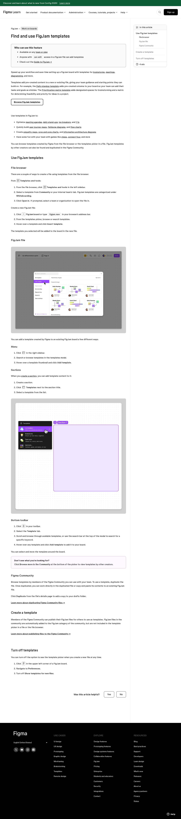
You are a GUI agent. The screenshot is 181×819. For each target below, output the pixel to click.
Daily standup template (47, 86)
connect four (74, 137)
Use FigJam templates (146, 33)
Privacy (137, 796)
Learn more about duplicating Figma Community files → (38, 602)
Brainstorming (59, 766)
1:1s (77, 122)
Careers (137, 781)
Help (123, 12)
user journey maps (38, 127)
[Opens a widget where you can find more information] (171, 814)
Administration (76, 12)
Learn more (64, 3)
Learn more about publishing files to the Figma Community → (40, 634)
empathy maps (30, 132)
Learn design (139, 761)
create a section (29, 376)
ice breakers (65, 122)
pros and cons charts (48, 132)
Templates (58, 771)
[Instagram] (27, 749)
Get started (31, 12)
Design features (100, 741)
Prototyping (58, 751)
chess (64, 137)
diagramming (17, 76)
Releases (137, 776)
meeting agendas (34, 122)
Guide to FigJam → (43, 62)
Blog (136, 741)
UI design (57, 741)
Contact (97, 796)
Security (97, 786)
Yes (109, 694)
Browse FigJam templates (27, 102)
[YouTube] (21, 749)
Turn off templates (145, 58)
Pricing (97, 766)
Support (137, 751)
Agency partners (140, 791)
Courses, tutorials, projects (102, 12)
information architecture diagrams (79, 132)
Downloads (138, 766)
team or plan (42, 52)
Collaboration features (103, 756)
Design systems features (104, 751)
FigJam (14, 28)
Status (136, 801)
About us (137, 786)
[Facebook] (33, 749)
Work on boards (29, 28)
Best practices (140, 746)
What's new (138, 771)
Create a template (144, 52)
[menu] (30, 742)
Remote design (60, 776)
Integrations (98, 791)
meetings (110, 72)
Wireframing (59, 761)
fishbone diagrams (56, 127)
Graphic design (60, 756)
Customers (98, 781)
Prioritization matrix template (56, 90)
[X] (16, 749)
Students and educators (103, 776)
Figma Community (146, 46)
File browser (144, 37)
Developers (138, 756)
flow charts (75, 127)
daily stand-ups (50, 122)
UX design (58, 746)
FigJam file (143, 41)
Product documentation (51, 12)
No (121, 694)
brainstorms (99, 72)
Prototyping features (102, 746)
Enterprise (98, 771)
